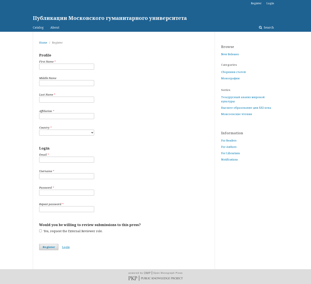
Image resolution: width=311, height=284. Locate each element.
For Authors (229, 147)
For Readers (229, 140)
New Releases (230, 54)
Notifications (229, 159)
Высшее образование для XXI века (246, 108)
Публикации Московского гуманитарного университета (110, 17)
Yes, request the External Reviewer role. (73, 231)
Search (268, 27)
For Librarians (230, 153)
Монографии (230, 78)
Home (43, 42)
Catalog (38, 27)
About (54, 27)
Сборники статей (233, 72)
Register (256, 3)
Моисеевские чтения (236, 114)
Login (270, 3)
